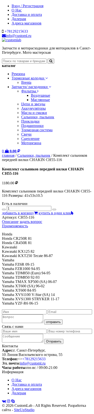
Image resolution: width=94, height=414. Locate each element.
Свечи (26, 134)
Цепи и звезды (33, 104)
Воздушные (40, 95)
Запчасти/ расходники (30, 87)
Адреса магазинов (26, 23)
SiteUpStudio (24, 410)
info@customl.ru (18, 36)
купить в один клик (55, 213)
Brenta (26, 82)
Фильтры (29, 91)
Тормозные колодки (28, 78)
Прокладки (30, 121)
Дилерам (19, 19)
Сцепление (30, 139)
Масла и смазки (34, 113)
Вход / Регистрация (27, 6)
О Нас (17, 10)
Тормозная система (37, 130)
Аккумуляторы (33, 108)
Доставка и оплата (27, 14)
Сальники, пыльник (37, 117)
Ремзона (18, 74)
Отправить (53, 341)
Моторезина (31, 143)
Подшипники (32, 126)
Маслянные (40, 100)
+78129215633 (16, 31)
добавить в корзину (18, 213)
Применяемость (15, 226)
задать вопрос (31, 222)
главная (8, 155)
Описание (10, 222)
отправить (53, 322)
